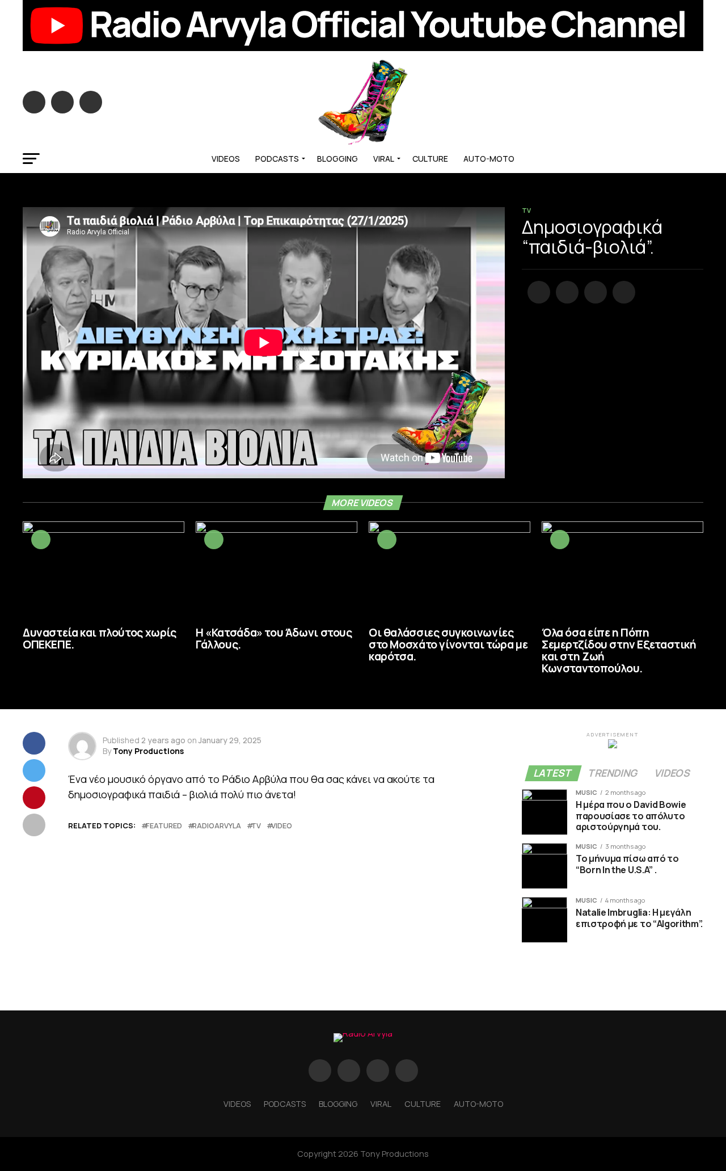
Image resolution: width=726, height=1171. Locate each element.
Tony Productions (148, 750)
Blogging (337, 158)
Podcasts (277, 158)
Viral (383, 158)
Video (281, 825)
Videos (226, 158)
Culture (430, 158)
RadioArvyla (216, 825)
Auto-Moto (488, 158)
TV (256, 825)
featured (164, 825)
